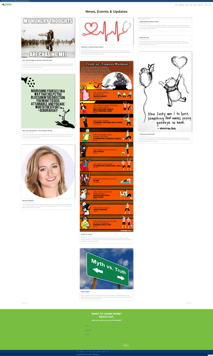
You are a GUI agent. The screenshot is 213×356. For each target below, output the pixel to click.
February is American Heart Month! (92, 47)
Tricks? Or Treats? (86, 234)
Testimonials (200, 4)
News (210, 4)
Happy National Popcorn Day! (148, 21)
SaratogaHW (26, 62)
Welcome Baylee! (28, 200)
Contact (206, 4)
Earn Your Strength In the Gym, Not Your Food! (37, 60)
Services (187, 4)
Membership (181, 4)
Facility (195, 4)
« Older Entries (24, 302)
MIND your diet (144, 37)
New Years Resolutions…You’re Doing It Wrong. (37, 130)
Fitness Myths (85, 291)
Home (176, 4)
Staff (191, 4)
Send (125, 345)
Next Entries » (189, 302)
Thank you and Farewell (147, 134)
